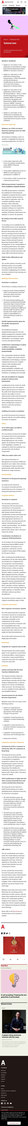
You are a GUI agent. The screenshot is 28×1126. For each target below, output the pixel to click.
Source (6, 39)
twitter (7, 933)
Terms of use (4, 1110)
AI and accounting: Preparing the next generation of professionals (14, 996)
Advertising (4, 1095)
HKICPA (3, 1097)
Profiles (3, 1077)
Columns (3, 1079)
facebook (2, 933)
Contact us (3, 1093)
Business (18, 5)
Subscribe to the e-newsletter (8, 1090)
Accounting (11, 5)
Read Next (4, 965)
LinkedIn (5, 933)
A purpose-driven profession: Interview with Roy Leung (11, 1036)
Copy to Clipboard (10, 933)
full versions (16, 911)
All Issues (5, 5)
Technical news (15, 39)
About (2, 1088)
